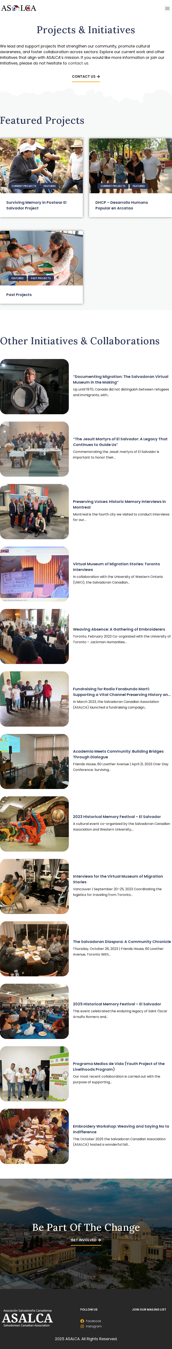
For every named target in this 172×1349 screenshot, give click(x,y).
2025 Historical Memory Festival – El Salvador (117, 1004)
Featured (50, 186)
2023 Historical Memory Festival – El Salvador (117, 816)
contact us (78, 63)
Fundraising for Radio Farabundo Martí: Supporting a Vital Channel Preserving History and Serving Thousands (122, 694)
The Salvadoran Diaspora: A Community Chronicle (122, 941)
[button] (167, 8)
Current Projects (24, 186)
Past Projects (41, 278)
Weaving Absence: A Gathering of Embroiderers (119, 629)
